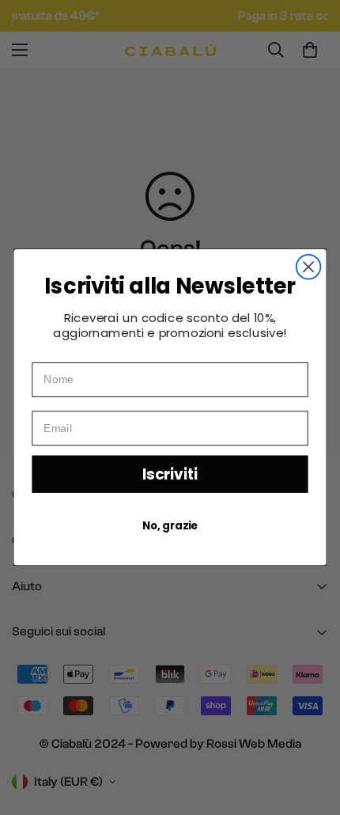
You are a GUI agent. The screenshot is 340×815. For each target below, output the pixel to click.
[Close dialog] (309, 267)
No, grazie (170, 526)
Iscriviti (170, 474)
